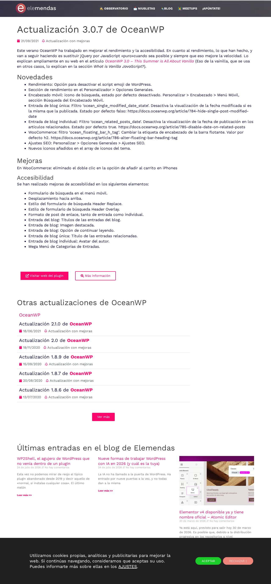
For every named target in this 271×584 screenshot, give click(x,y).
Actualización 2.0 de (54, 340)
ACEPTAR (208, 561)
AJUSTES (127, 566)
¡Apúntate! (211, 8)
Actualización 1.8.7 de (55, 373)
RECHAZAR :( (238, 561)
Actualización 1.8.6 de (56, 390)
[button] (103, 417)
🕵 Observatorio (114, 8)
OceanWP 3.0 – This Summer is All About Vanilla (150, 61)
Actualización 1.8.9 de (56, 356)
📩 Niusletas (144, 8)
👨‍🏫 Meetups (187, 8)
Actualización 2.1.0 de (55, 323)
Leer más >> (24, 495)
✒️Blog (166, 8)
